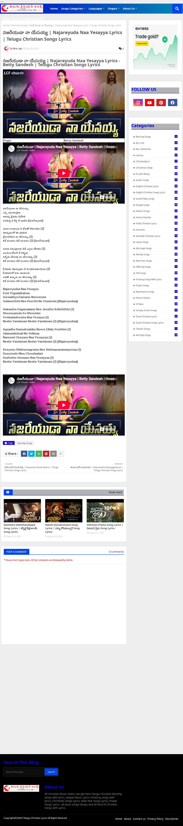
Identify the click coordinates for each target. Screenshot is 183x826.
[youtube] (150, 102)
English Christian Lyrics (156, 186)
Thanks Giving (156, 328)
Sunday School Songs (156, 310)
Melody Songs (156, 254)
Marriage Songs (156, 248)
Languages (95, 8)
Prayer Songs (156, 285)
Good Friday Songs (156, 198)
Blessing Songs (156, 136)
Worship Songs (19, 25)
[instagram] (138, 102)
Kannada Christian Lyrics (156, 236)
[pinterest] (161, 102)
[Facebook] (24, 454)
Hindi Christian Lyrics (156, 223)
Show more (115, 492)
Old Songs (156, 273)
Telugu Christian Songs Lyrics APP (23, 18)
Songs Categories (72, 8)
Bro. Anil (156, 142)
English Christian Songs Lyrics (156, 192)
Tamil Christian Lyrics (156, 316)
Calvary (156, 155)
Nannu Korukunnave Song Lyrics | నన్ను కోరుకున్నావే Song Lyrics (62, 528)
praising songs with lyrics (156, 279)
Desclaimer (172, 818)
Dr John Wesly (156, 173)
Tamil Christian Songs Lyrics (156, 322)
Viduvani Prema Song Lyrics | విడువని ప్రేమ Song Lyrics (105, 526)
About (127, 818)
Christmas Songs (156, 167)
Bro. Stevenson (156, 149)
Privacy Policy (155, 818)
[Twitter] (31, 454)
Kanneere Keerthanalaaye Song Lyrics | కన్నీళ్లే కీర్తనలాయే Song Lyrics (20, 528)
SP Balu (156, 304)
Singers (112, 8)
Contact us (139, 818)
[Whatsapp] (39, 454)
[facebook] (173, 102)
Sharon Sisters (156, 297)
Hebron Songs (156, 211)
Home (54, 8)
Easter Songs (156, 180)
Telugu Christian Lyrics (35, 818)
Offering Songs (156, 266)
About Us (129, 8)
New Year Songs (156, 260)
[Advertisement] (64, 674)
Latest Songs (156, 242)
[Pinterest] (46, 454)
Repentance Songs (156, 291)
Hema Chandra (156, 217)
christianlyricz (156, 161)
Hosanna (156, 229)
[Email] (53, 454)
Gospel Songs (156, 204)
